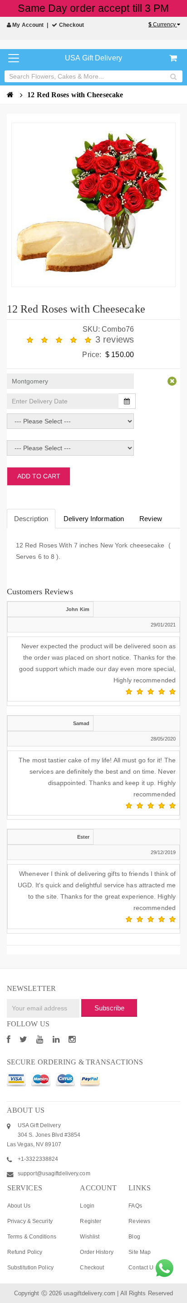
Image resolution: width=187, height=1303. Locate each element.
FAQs (135, 1206)
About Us (18, 1206)
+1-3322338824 (38, 1159)
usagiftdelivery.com (89, 1293)
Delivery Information (94, 518)
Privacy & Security (30, 1221)
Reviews (139, 1221)
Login (87, 1206)
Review (150, 518)
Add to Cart (38, 476)
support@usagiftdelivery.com (54, 1173)
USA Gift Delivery (93, 58)
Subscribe (109, 1008)
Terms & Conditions (31, 1236)
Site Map (139, 1252)
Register (90, 1221)
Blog (134, 1236)
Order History (96, 1252)
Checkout (71, 25)
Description (31, 518)
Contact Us (142, 1267)
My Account (27, 25)
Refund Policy (24, 1252)
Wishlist (89, 1236)
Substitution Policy (30, 1267)
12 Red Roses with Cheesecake (75, 95)
